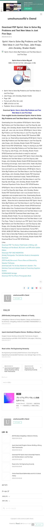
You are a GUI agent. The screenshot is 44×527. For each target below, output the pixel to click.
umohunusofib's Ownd (22, 18)
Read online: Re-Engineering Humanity (15, 349)
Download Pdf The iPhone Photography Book (16, 276)
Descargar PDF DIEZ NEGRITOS (12, 253)
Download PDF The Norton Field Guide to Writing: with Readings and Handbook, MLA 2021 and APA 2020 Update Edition (21, 247)
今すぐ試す (28, 8)
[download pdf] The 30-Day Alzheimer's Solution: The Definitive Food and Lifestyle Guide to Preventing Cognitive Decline (21, 268)
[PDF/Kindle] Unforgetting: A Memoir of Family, (18, 315)
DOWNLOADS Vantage (9, 273)
